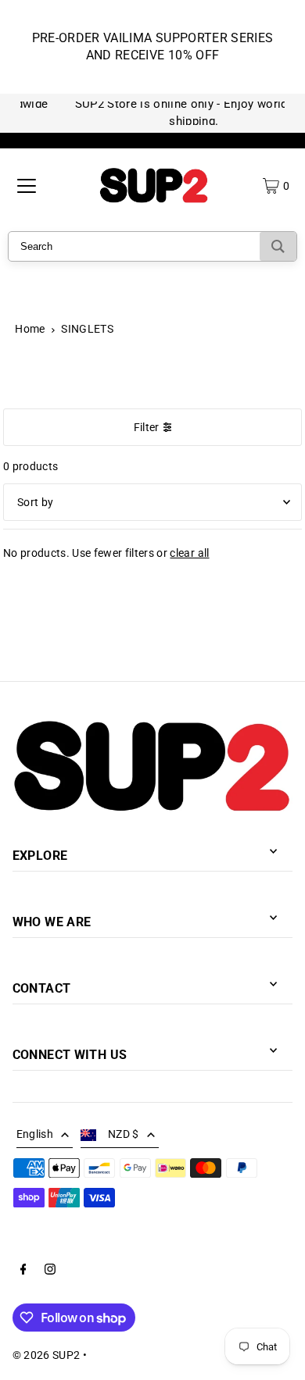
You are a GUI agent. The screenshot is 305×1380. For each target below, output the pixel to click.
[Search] (278, 246)
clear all (189, 553)
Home (30, 329)
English (34, 1134)
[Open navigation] (26, 185)
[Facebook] (23, 1271)
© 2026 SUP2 (47, 1355)
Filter (147, 427)
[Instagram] (50, 1271)
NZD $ (123, 1134)
